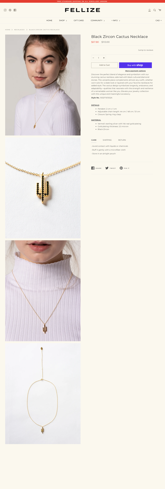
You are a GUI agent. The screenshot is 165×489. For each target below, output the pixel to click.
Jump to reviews (145, 50)
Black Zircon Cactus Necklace (44, 29)
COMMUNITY (97, 20)
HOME (49, 20)
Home (7, 29)
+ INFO (115, 20)
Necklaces (19, 29)
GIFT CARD (79, 20)
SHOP (62, 20)
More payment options (135, 71)
